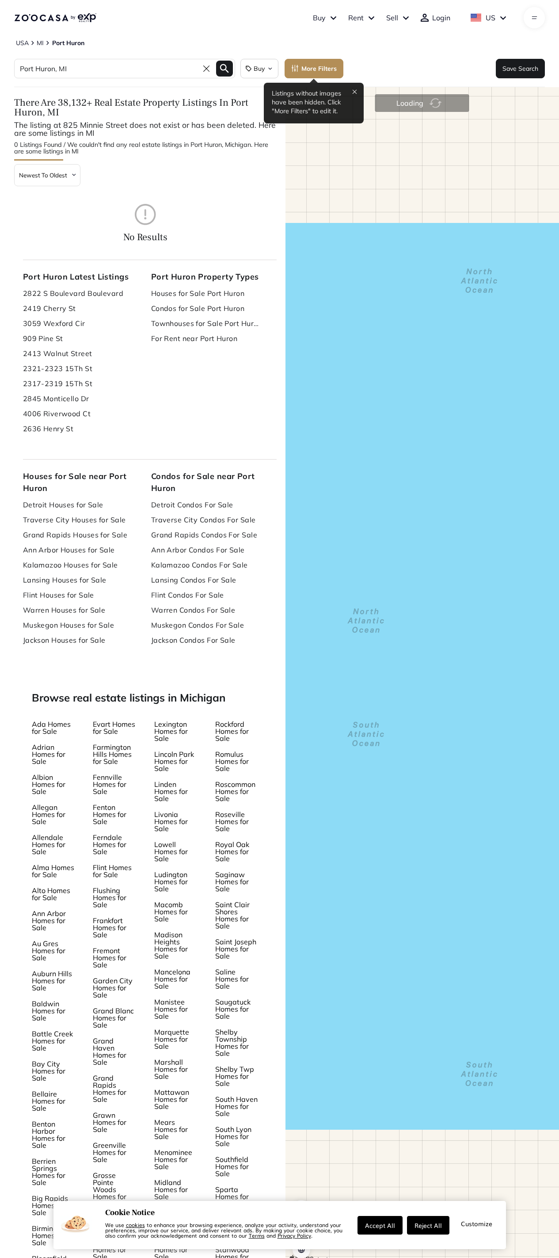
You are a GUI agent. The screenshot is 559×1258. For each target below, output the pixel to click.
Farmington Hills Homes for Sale (112, 754)
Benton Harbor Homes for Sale (48, 1135)
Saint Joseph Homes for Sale (235, 948)
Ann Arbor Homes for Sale (49, 920)
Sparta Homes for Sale (232, 1196)
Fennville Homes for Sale (109, 784)
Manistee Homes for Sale (171, 1008)
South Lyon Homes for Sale (233, 1136)
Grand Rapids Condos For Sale (204, 534)
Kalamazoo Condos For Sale (199, 564)
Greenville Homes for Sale (109, 1152)
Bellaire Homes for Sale (48, 1100)
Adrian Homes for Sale (48, 754)
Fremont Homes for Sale (109, 957)
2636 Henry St (48, 428)
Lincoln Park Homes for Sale (174, 761)
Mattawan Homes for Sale (171, 1099)
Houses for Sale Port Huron (197, 293)
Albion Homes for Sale (48, 784)
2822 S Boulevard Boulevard (73, 293)
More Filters (319, 69)
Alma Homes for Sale (53, 871)
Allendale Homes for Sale (48, 844)
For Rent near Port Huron (194, 338)
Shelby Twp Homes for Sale (234, 1076)
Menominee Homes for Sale (173, 1159)
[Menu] (534, 18)
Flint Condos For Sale (187, 595)
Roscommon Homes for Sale (235, 791)
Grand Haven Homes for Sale (109, 1051)
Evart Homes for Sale (114, 728)
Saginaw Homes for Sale (232, 881)
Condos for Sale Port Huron (197, 308)
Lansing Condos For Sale (193, 579)
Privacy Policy (294, 1235)
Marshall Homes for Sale (171, 1069)
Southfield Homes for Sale (232, 1166)
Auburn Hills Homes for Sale (52, 980)
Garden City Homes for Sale (113, 987)
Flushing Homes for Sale (109, 897)
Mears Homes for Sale (171, 1129)
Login (441, 17)
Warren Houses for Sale (64, 610)
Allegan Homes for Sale (48, 814)
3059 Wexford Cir (54, 323)
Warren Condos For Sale (193, 610)
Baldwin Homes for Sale (48, 1010)
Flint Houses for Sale (58, 595)
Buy (319, 17)
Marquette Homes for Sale (171, 1039)
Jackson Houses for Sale (64, 640)
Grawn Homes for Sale (109, 1122)
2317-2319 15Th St (57, 383)
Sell (392, 17)
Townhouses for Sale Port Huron (206, 323)
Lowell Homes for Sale (171, 851)
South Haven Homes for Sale (236, 1106)
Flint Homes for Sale (112, 871)
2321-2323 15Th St (57, 368)
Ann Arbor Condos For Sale (198, 549)
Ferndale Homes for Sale (109, 844)
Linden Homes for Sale (171, 791)
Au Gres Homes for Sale (48, 950)
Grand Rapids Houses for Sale (75, 534)
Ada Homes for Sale (51, 728)
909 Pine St (43, 338)
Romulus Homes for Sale (232, 761)
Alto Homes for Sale (51, 894)
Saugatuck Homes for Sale (233, 1008)
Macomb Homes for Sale (171, 911)
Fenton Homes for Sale (109, 814)
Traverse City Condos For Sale (203, 519)
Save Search (520, 69)
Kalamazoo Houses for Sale (70, 564)
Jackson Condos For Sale (193, 640)
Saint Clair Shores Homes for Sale (232, 915)
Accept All (380, 1225)
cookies (135, 1225)
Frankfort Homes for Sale (109, 927)
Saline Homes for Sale (232, 978)
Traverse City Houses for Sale (74, 519)
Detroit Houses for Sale (63, 504)
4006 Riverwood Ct (57, 413)
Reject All (428, 1225)
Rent (356, 17)
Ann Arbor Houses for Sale (69, 549)
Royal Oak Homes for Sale (232, 851)
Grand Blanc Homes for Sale (113, 1017)
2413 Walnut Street (57, 353)
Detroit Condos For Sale (192, 504)
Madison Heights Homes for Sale (171, 945)
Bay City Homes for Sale (48, 1070)
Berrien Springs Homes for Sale (48, 1172)
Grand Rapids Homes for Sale (109, 1089)
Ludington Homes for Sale (171, 881)
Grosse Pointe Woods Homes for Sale (109, 1189)
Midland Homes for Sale (171, 1189)
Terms (257, 1235)
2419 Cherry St (49, 308)
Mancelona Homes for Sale (172, 978)
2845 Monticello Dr (56, 398)
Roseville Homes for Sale (232, 821)
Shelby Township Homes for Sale (232, 1043)
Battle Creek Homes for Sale (52, 1040)
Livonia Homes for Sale (171, 821)
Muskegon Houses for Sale (68, 625)
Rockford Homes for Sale (232, 731)
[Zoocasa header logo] (55, 17)
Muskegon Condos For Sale (197, 625)
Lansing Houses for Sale (64, 579)
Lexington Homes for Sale (171, 731)
